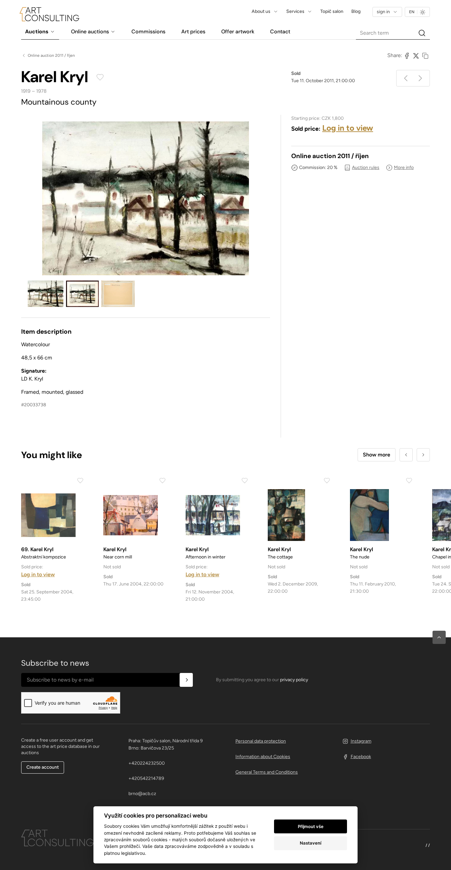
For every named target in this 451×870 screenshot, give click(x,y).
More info (404, 167)
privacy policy (294, 680)
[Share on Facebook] (406, 55)
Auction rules (365, 167)
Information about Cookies (262, 756)
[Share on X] (416, 55)
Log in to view (347, 128)
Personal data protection (260, 741)
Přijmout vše (311, 826)
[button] (439, 637)
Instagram (361, 741)
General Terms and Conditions (266, 772)
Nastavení (310, 843)
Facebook (361, 756)
